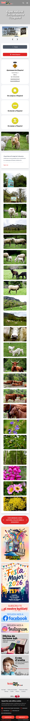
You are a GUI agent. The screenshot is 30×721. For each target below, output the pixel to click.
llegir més (5, 165)
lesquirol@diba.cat (15, 81)
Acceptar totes (8, 717)
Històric (17, 691)
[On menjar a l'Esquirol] (15, 122)
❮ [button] (12, 39)
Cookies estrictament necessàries (11, 708)
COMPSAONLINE (25, 719)
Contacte (23, 691)
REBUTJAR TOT (22, 717)
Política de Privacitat (6, 719)
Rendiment (24, 708)
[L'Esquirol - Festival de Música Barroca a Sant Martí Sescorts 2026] (16, 31)
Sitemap (6, 691)
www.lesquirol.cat (15, 79)
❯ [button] (17, 39)
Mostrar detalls (7, 713)
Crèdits (12, 691)
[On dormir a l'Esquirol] (15, 107)
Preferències (6, 710)
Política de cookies (23, 689)
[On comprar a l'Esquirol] (15, 92)
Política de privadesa (12, 689)
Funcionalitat (15, 710)
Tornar (16, 47)
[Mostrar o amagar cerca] (23, 2)
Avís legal (3, 689)
